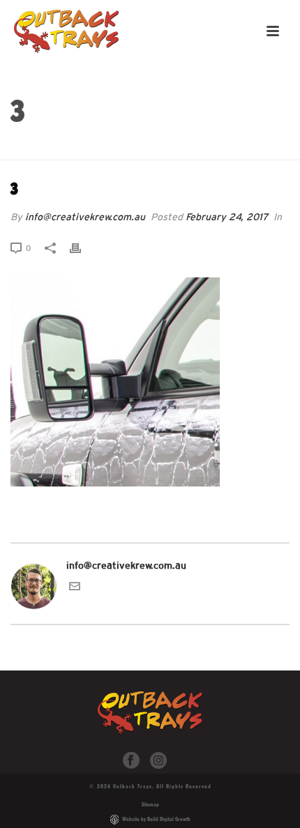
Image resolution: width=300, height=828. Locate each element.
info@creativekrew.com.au (85, 216)
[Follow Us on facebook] (131, 761)
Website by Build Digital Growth (156, 819)
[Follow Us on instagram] (158, 761)
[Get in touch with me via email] (74, 588)
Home (142, 150)
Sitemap (150, 804)
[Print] (82, 248)
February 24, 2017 (227, 216)
